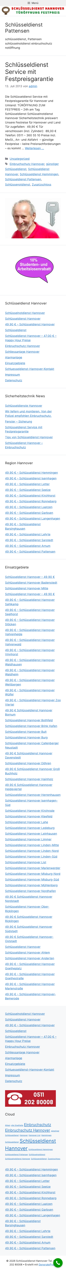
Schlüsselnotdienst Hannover (25, 313)
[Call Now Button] (58, 1262)
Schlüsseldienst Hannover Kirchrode (29, 810)
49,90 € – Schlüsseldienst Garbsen (29, 512)
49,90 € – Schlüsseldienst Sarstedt (29, 540)
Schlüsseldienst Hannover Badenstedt (31, 582)
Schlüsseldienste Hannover (23, 405)
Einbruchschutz (37, 1124)
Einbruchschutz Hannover (27, 164)
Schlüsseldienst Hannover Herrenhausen (33, 795)
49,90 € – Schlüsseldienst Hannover (30, 324)
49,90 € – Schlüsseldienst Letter (27, 484)
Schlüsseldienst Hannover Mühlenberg (31, 885)
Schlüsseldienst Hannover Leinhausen (31, 833)
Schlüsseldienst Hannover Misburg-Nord (32, 873)
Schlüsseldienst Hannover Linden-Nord (32, 851)
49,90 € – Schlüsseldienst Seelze (28, 490)
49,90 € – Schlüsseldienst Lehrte (27, 534)
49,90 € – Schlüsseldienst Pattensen (30, 551)
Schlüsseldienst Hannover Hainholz (29, 779)
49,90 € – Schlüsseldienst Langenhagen (32, 518)
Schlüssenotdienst (17, 184)
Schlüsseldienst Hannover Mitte (26, 588)
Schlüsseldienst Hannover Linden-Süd (31, 856)
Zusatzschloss (41, 184)
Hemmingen (46, 1135)
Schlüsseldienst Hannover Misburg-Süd (32, 879)
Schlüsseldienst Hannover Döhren (28, 763)
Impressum (12, 374)
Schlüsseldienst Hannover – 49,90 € (30, 577)
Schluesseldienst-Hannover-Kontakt (29, 369)
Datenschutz (13, 380)
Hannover (24, 1135)
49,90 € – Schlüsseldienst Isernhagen (31, 478)
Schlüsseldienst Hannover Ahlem (27, 952)
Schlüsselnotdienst (37, 1154)
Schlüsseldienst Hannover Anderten (29, 958)
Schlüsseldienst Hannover (22, 318)
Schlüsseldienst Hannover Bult (26, 731)
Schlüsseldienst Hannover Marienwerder (32, 868)
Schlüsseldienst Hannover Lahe (26, 822)
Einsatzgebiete (15, 363)
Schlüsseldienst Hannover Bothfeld (29, 720)
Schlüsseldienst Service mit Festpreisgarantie (29, 71)
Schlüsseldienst (15, 330)
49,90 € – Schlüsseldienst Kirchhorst (30, 495)
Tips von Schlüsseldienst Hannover (29, 437)
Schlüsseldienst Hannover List (25, 862)
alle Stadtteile (17, 1125)
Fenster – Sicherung (18, 421)
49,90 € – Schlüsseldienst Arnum (27, 546)
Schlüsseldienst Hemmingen (39, 174)
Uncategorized (20, 158)
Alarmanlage (13, 357)
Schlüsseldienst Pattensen (23, 179)
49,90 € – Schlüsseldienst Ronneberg (30, 501)
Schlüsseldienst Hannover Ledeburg (29, 828)
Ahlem (7, 1125)
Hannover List (34, 1135)
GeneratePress (48, 1264)
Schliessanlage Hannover (22, 351)
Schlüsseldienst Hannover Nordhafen (30, 891)
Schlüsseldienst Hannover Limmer (28, 839)
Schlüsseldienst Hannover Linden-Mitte (32, 845)
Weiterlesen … (34, 148)
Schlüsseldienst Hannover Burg (26, 737)
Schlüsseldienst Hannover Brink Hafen (31, 726)
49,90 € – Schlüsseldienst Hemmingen (31, 472)
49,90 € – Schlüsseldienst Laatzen (28, 507)
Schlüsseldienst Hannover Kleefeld (28, 816)
